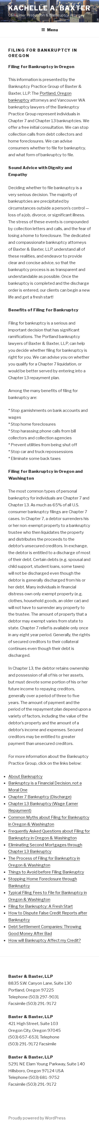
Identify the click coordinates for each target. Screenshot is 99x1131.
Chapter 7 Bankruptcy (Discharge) (40, 796)
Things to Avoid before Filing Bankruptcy (46, 872)
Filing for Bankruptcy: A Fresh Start (40, 906)
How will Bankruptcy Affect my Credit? (44, 940)
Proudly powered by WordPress (37, 1118)
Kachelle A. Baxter (49, 8)
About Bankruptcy (25, 776)
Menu (52, 29)
